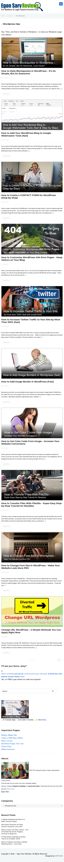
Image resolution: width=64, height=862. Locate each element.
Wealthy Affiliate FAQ (9, 735)
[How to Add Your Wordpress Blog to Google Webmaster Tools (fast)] (32, 114)
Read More (6, 94)
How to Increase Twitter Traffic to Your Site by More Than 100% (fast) (30, 320)
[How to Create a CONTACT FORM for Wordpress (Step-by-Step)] (32, 177)
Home (3, 16)
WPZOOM (59, 856)
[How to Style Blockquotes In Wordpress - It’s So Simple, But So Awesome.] (32, 52)
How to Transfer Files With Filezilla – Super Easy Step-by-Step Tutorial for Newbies (31, 504)
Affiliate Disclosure (8, 749)
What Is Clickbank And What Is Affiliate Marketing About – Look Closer (14, 843)
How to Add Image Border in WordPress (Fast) (27, 381)
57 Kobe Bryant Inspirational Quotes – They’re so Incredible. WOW (13, 838)
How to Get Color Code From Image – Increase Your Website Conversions (30, 442)
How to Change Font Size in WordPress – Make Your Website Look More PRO (30, 566)
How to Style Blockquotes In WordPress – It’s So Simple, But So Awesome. (28, 72)
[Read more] (10, 789)
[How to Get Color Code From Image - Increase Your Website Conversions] (32, 423)
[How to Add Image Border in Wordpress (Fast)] (32, 363)
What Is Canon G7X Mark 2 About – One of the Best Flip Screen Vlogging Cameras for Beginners (14, 832)
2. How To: (10, 16)
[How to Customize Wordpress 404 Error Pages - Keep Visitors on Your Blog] (32, 239)
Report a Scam (6, 740)
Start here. (42, 719)
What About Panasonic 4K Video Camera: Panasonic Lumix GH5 (12, 825)
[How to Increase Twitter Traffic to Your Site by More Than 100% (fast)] (32, 301)
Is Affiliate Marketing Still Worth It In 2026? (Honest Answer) (13, 820)
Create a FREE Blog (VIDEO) (12, 738)
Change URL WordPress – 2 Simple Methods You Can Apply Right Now (31, 631)
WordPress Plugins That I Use (12, 743)
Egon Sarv (6, 77)
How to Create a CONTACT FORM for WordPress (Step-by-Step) (28, 196)
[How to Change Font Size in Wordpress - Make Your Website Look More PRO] (32, 547)
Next (59, 660)
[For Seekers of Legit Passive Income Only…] (22, 7)
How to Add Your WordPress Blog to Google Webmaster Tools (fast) (26, 134)
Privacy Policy (6, 746)
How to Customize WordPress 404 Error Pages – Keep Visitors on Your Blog (31, 258)
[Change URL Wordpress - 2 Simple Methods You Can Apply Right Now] (32, 611)
